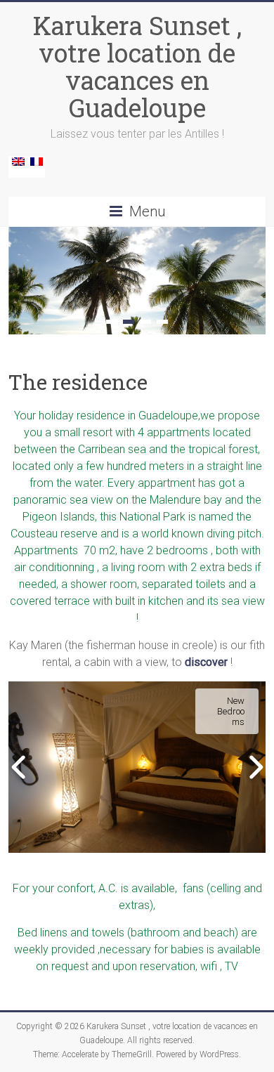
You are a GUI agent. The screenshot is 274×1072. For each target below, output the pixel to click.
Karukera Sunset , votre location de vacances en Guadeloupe (137, 66)
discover (206, 662)
